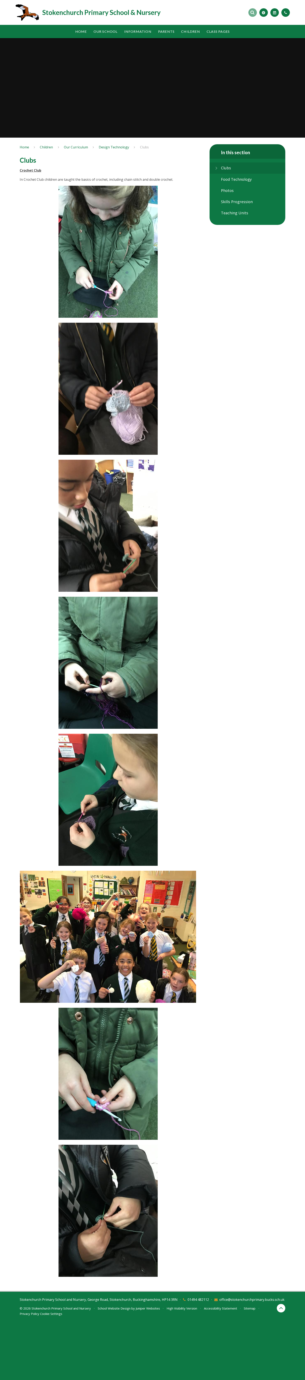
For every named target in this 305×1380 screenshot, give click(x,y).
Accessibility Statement (220, 1308)
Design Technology (114, 147)
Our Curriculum (76, 147)
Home (24, 147)
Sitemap (249, 1308)
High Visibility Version (182, 1308)
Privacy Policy (29, 1314)
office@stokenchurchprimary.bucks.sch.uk (251, 1299)
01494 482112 (198, 1299)
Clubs (144, 147)
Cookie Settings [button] (51, 1314)
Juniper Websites (148, 1308)
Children (46, 147)
